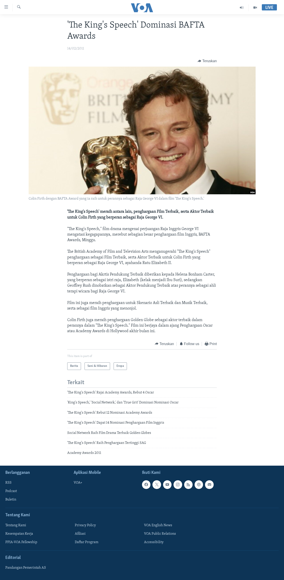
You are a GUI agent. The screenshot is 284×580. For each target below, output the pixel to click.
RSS (8, 483)
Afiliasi (80, 534)
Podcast (11, 491)
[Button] (207, 61)
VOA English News (158, 525)
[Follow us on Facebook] (146, 484)
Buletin (10, 499)
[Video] (255, 7)
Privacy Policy (85, 525)
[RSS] (188, 484)
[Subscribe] (209, 484)
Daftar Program (86, 542)
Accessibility (154, 542)
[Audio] (241, 7)
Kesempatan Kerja (19, 534)
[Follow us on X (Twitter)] (156, 484)
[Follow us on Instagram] (178, 484)
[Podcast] (199, 484)
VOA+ (78, 483)
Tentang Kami (15, 525)
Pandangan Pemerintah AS (25, 568)
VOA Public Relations (160, 534)
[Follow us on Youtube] (167, 484)
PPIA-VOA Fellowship (21, 542)
